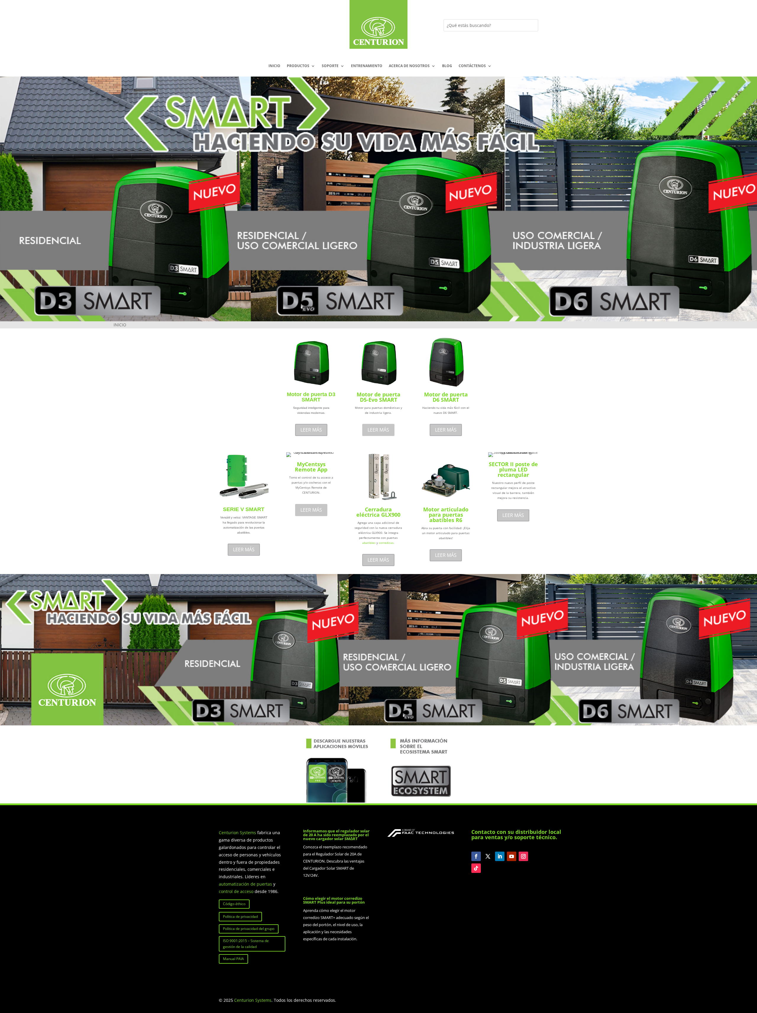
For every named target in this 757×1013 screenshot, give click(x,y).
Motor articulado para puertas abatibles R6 (445, 514)
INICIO (274, 66)
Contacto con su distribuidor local (516, 831)
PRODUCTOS (298, 66)
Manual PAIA (233, 958)
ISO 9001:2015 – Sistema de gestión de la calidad (246, 943)
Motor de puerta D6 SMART (446, 397)
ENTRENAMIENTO (366, 66)
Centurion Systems (238, 832)
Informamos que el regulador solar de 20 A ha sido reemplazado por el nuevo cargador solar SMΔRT (336, 834)
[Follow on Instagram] (523, 856)
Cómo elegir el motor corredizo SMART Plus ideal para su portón (334, 900)
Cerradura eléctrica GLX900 (378, 512)
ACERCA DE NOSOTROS (409, 66)
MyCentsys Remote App (311, 467)
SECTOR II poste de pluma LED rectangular (513, 469)
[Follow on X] (488, 856)
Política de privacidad (240, 916)
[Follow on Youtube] (511, 856)
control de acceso (236, 891)
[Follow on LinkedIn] (499, 856)
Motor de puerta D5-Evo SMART (378, 397)
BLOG (447, 66)
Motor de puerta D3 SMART (311, 397)
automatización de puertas (245, 884)
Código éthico (234, 903)
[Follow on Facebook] (476, 856)
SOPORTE (330, 66)
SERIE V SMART (243, 509)
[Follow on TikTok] (476, 868)
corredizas (386, 543)
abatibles (369, 543)
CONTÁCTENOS (472, 66)
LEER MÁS (311, 430)
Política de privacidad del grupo (248, 928)
